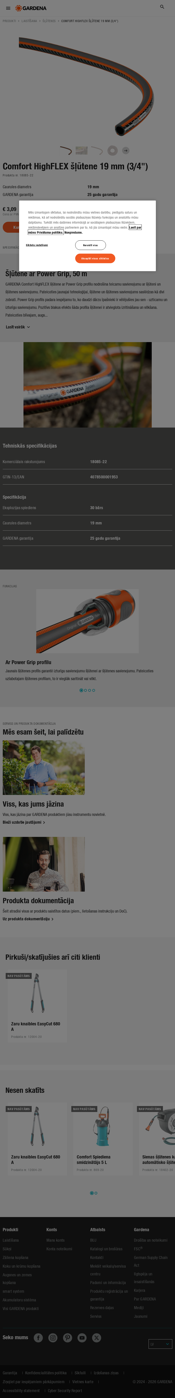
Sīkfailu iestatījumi (37, 245)
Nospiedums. (73, 232)
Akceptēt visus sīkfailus (95, 258)
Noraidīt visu (90, 245)
